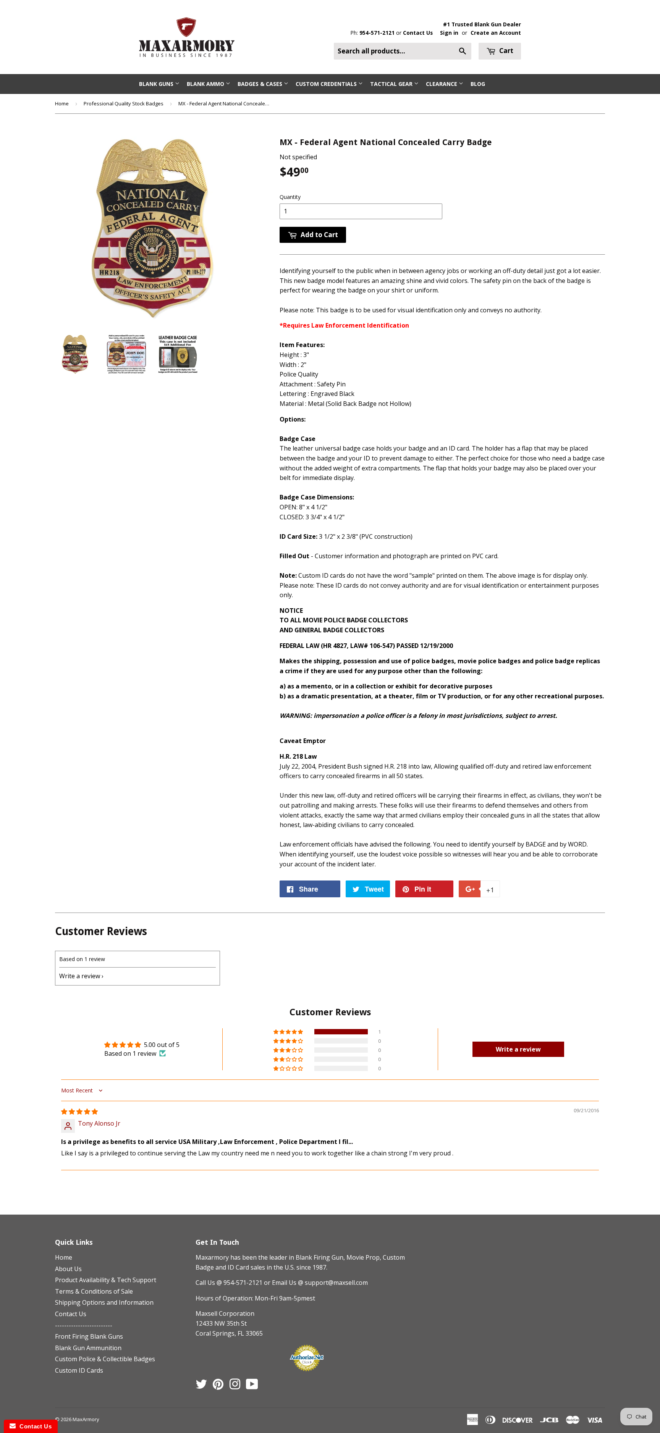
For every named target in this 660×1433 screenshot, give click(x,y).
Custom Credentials (327, 83)
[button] (288, 1031)
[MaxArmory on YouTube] (252, 1386)
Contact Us (418, 32)
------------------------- (83, 1325)
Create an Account (496, 32)
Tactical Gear (392, 83)
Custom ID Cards (79, 1370)
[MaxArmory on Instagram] (235, 1386)
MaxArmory (86, 1419)
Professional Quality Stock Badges (123, 103)
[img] (79, 1111)
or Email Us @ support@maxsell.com (316, 1282)
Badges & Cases (261, 83)
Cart (505, 50)
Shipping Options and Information (104, 1302)
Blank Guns (157, 83)
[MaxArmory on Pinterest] (218, 1386)
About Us (68, 1269)
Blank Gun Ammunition (88, 1348)
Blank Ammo (206, 83)
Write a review (79, 976)
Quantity (290, 196)
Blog (478, 83)
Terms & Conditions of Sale (94, 1291)
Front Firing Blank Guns (89, 1336)
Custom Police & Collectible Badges (105, 1359)
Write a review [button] (518, 1049)
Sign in (449, 32)
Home (62, 103)
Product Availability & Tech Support (105, 1280)
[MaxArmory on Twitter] (201, 1386)
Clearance (442, 83)
